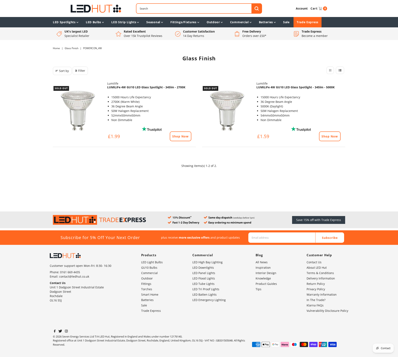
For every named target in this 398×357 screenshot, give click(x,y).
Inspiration (263, 268)
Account (302, 8)
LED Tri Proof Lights (205, 289)
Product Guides (266, 284)
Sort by (64, 71)
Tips (258, 289)
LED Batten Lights (204, 294)
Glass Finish (71, 48)
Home (56, 48)
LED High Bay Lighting (207, 262)
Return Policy (316, 284)
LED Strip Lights (123, 22)
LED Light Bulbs (152, 262)
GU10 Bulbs (149, 268)
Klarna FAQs (315, 305)
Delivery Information (321, 278)
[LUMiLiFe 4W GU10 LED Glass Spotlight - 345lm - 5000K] (227, 110)
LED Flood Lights (203, 278)
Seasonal (153, 22)
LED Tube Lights (203, 284)
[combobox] (199, 8)
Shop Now (180, 136)
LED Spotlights (64, 22)
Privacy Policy (316, 289)
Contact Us (314, 262)
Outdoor (213, 22)
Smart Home (149, 294)
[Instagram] (66, 331)
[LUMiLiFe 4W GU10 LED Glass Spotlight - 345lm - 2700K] (78, 110)
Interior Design (266, 273)
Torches (146, 289)
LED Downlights (203, 268)
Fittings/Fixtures (183, 22)
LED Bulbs (93, 22)
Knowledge (263, 278)
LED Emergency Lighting (209, 300)
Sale (286, 22)
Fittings (146, 284)
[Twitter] (60, 331)
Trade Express (307, 22)
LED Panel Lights (203, 273)
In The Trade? (316, 300)
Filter (81, 71)
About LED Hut (317, 268)
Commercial (239, 22)
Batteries (266, 22)
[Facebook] (55, 331)
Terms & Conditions (320, 273)
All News (262, 262)
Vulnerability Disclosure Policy (327, 311)
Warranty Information (322, 294)
